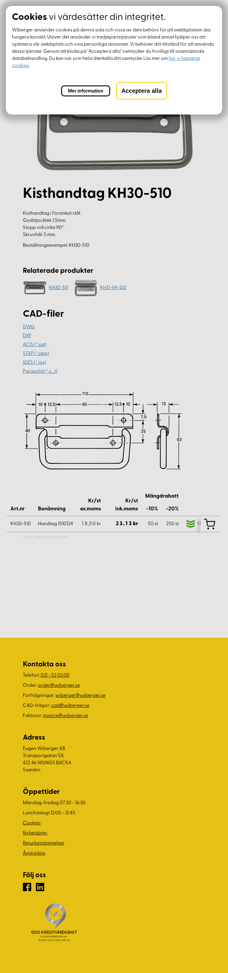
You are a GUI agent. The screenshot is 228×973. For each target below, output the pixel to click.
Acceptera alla (141, 90)
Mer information (85, 90)
